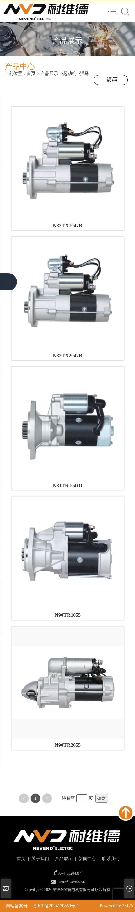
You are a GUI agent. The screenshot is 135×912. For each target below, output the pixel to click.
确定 (101, 798)
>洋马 (83, 73)
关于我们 (39, 858)
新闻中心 (86, 858)
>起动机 (68, 73)
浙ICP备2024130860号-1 (56, 906)
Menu (8, 281)
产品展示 (49, 73)
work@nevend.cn (71, 881)
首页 (31, 73)
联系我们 (110, 858)
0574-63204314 (70, 873)
